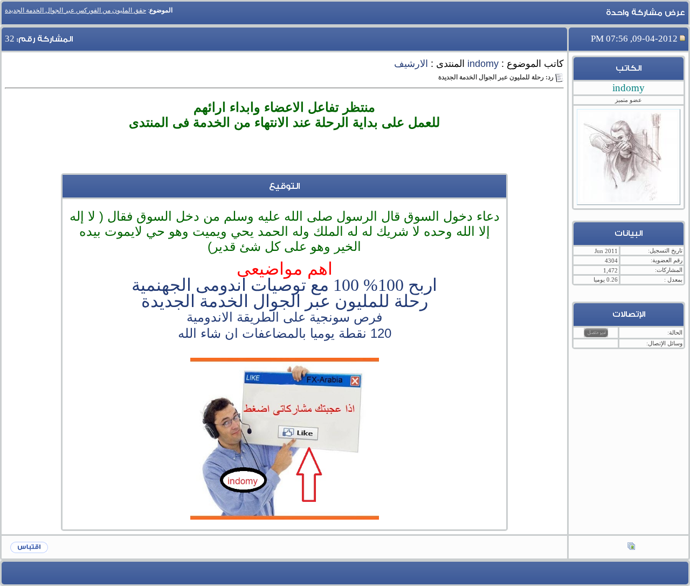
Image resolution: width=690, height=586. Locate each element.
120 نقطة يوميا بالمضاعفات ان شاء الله (284, 333)
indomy (483, 63)
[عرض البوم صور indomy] (631, 547)
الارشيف (411, 63)
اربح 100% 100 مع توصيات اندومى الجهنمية (284, 285)
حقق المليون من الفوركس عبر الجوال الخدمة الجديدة (75, 10)
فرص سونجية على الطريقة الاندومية (284, 317)
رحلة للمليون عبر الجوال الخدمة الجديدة (284, 301)
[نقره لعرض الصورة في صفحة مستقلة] (284, 439)
